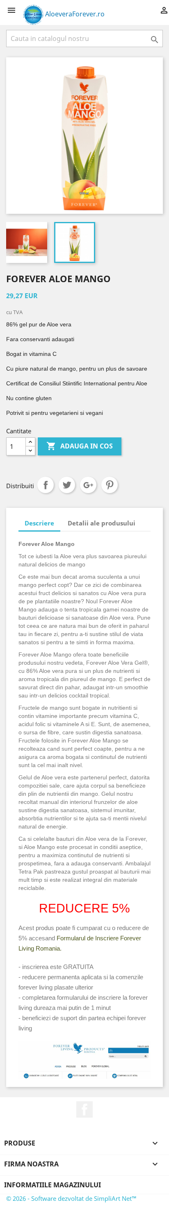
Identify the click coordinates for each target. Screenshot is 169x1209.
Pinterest (109, 485)
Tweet (67, 485)
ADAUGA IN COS (79, 446)
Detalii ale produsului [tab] (101, 523)
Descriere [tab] (39, 523)
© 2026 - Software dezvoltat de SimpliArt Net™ (71, 1198)
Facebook (84, 1109)
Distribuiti (45, 485)
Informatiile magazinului (52, 1184)
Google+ (88, 485)
